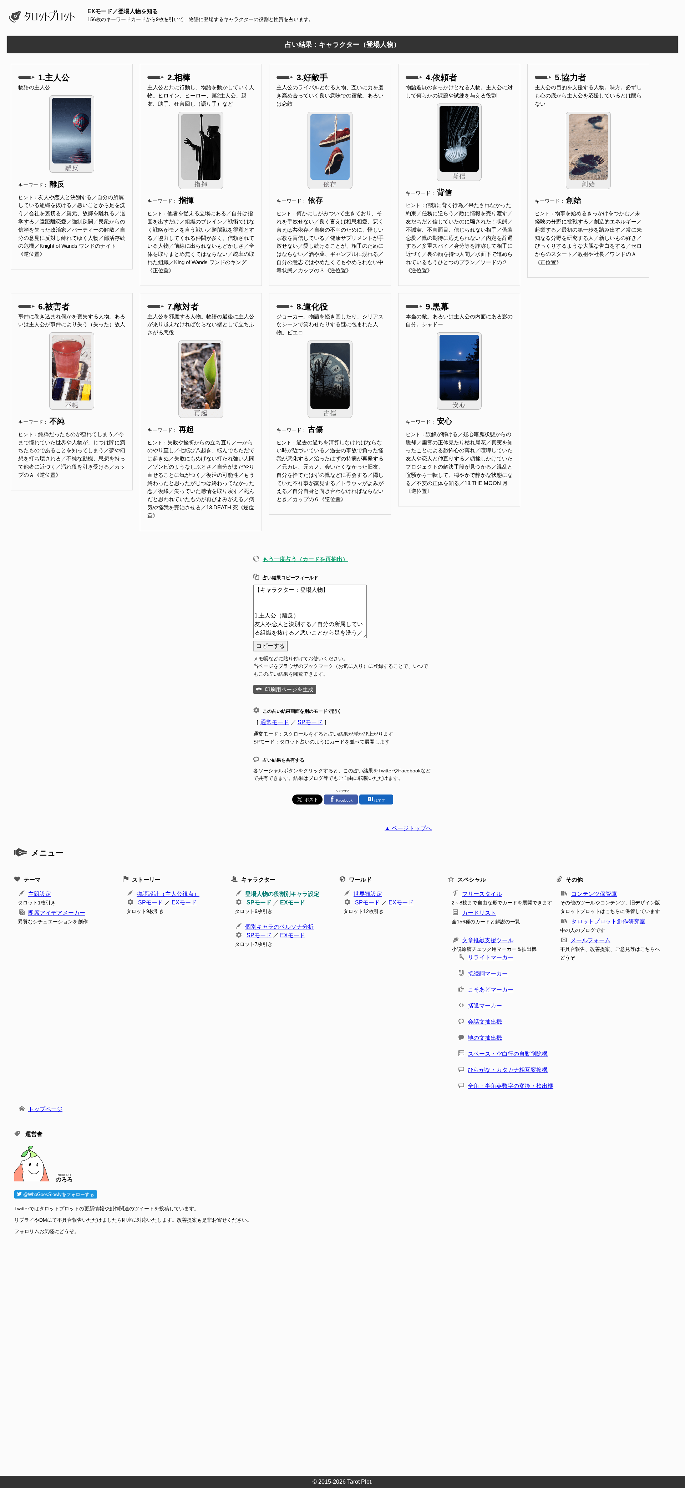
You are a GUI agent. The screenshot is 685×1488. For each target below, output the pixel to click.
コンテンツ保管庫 (594, 894)
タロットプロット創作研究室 (608, 921)
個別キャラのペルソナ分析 (279, 927)
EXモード (184, 902)
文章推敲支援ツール (487, 940)
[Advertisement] (228, 1353)
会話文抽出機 (485, 1022)
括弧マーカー (485, 1006)
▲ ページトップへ (408, 828)
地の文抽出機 (485, 1038)
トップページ (45, 1109)
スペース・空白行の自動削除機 (508, 1054)
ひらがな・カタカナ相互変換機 (508, 1070)
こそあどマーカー (490, 990)
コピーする (270, 646)
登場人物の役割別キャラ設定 (282, 894)
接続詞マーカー (488, 973)
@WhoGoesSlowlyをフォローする (58, 1194)
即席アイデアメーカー (56, 913)
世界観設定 (368, 894)
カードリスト (479, 913)
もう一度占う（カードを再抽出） (305, 559)
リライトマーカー (490, 957)
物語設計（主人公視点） (168, 894)
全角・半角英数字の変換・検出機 (510, 1086)
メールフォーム (590, 940)
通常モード (274, 722)
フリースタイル (482, 894)
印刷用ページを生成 (289, 689)
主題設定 (39, 894)
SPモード (310, 722)
